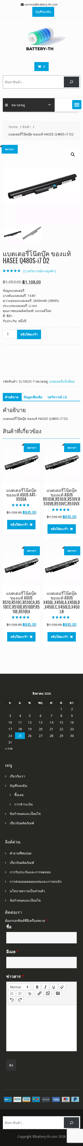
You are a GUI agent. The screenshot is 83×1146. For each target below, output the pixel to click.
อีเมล (12, 951)
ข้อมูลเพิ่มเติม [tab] (33, 397)
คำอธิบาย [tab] (11, 397)
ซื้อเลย (19, 795)
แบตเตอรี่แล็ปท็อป (62, 381)
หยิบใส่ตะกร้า (29, 334)
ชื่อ (9, 926)
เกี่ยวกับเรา (17, 776)
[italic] (45, 987)
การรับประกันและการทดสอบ (30, 872)
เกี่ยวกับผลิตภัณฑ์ (22, 823)
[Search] (71, 82)
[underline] (53, 987)
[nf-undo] (11, 1000)
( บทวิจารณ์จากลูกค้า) (39, 271)
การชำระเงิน (23, 804)
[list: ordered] (11, 993)
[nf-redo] (20, 1000)
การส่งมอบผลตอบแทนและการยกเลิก (36, 881)
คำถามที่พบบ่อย (20, 853)
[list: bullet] (20, 993)
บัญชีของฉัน (43, 12)
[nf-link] (39, 993)
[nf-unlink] (47, 993)
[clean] (62, 987)
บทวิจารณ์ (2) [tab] (57, 397)
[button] (76, 104)
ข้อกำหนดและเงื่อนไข (25, 813)
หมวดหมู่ (18, 104)
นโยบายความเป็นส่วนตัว (27, 891)
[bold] (37, 987)
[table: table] (58, 993)
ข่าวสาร (15, 976)
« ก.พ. (9, 748)
